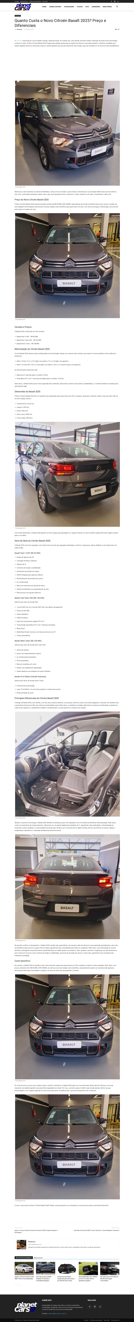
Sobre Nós (45, 1)
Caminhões (96, 7)
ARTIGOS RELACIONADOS (24, 1258)
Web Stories (107, 7)
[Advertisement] (67, 64)
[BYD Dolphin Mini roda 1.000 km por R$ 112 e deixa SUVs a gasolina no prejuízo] (88, 1268)
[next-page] (19, 1284)
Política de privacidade (35, 1)
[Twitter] (21, 34)
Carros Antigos (55, 7)
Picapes (80, 7)
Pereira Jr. (19, 29)
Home (44, 7)
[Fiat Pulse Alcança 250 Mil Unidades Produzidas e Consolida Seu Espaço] (45, 1268)
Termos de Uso (24, 1)
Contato (17, 1)
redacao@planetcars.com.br (57, 1313)
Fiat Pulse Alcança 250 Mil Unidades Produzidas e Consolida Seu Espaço (43, 1278)
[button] (117, 7)
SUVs (87, 7)
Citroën (18, 41)
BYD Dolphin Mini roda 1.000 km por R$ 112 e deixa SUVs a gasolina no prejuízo (88, 1278)
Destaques (17, 15)
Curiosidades (69, 7)
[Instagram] (114, 1)
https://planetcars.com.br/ (35, 1244)
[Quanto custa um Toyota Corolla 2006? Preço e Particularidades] (24, 1268)
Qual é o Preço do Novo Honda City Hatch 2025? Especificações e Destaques (36, 1231)
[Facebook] (111, 1)
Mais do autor (38, 1258)
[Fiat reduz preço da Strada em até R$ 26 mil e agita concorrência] (109, 1268)
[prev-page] (16, 1284)
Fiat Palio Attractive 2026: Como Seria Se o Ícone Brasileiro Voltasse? (96, 1230)
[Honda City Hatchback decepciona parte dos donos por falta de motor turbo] (67, 1268)
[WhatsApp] (117, 1)
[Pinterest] (26, 34)
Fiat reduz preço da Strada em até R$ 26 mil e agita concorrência (109, 1278)
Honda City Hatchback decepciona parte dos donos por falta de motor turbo (65, 1278)
